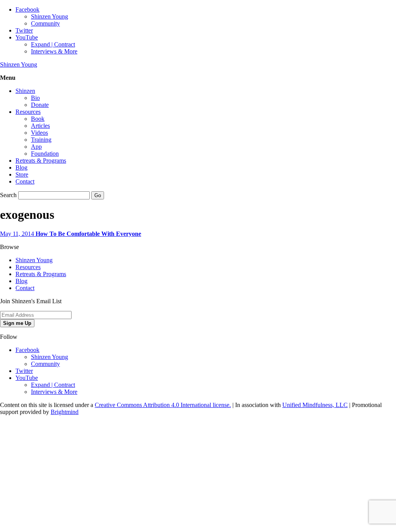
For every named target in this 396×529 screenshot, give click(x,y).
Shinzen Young (49, 16)
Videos (39, 132)
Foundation (45, 153)
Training (41, 139)
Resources (28, 111)
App (36, 146)
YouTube (26, 37)
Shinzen (25, 91)
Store (21, 174)
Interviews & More (54, 51)
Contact (24, 181)
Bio (35, 97)
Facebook (27, 9)
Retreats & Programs (40, 160)
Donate (40, 104)
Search (8, 195)
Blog (21, 167)
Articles (40, 125)
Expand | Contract (53, 44)
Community (45, 23)
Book (37, 118)
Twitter (24, 30)
